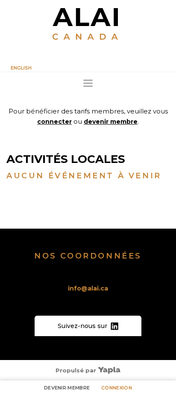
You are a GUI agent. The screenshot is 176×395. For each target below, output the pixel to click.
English (21, 68)
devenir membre (111, 121)
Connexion (116, 388)
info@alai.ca (88, 288)
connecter (54, 121)
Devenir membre (67, 388)
